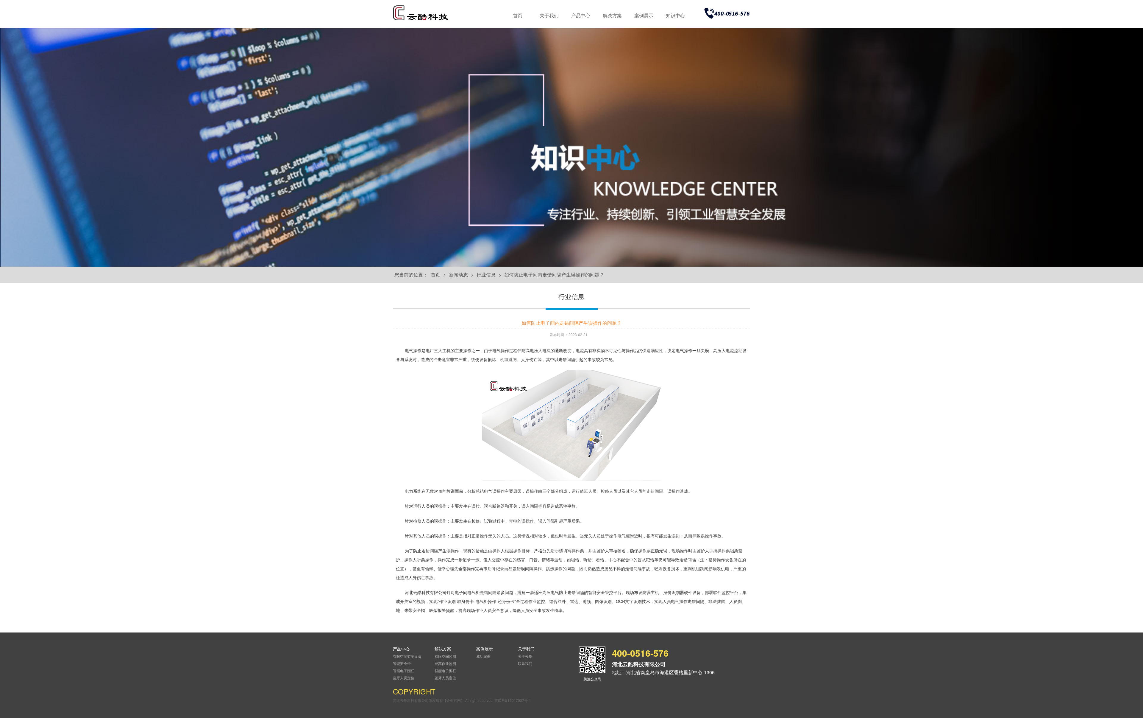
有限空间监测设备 (407, 656)
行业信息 (486, 274)
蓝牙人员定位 (403, 677)
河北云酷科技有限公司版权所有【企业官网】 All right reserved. (443, 700)
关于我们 (549, 15)
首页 (517, 15)
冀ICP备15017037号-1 (512, 700)
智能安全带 (402, 663)
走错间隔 (655, 491)
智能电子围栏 (403, 670)
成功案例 (483, 656)
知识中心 (675, 15)
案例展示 (643, 15)
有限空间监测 (445, 656)
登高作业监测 (445, 663)
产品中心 (580, 15)
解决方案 (612, 15)
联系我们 (525, 663)
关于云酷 (525, 656)
